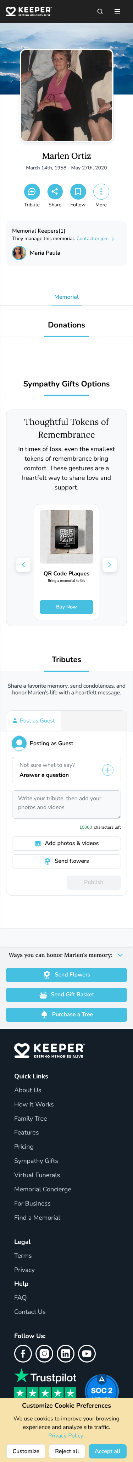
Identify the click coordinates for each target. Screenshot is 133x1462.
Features (26, 1132)
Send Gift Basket (72, 994)
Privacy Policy (65, 1436)
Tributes (66, 660)
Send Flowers (72, 975)
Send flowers (72, 861)
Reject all (67, 1451)
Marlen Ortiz (66, 156)
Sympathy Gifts (36, 1161)
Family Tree (30, 1119)
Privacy (24, 1270)
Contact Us (30, 1312)
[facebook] (23, 1354)
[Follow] (78, 192)
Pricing (24, 1147)
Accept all (108, 1451)
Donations (66, 325)
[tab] (33, 721)
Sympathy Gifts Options (66, 384)
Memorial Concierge (42, 1189)
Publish (93, 882)
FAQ (20, 1298)
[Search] (100, 11)
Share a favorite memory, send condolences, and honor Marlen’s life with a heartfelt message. (66, 689)
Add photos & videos (72, 843)
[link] (66, 562)
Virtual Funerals (37, 1175)
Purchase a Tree (72, 1014)
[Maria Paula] (19, 253)
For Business (32, 1204)
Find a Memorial (37, 1218)
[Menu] (117, 11)
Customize (25, 1451)
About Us (27, 1090)
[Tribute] (32, 192)
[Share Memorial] (55, 192)
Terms (23, 1256)
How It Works (34, 1104)
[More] (101, 192)
